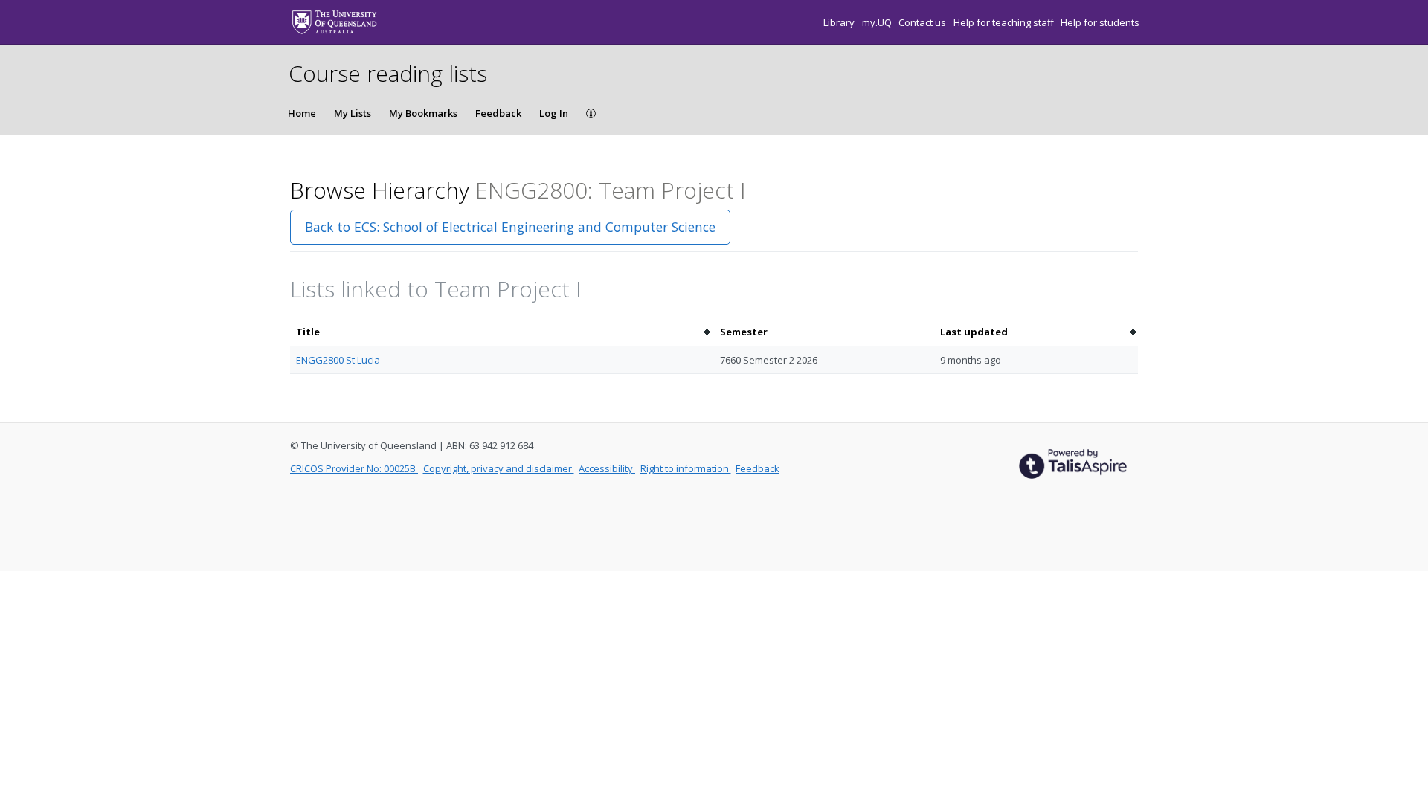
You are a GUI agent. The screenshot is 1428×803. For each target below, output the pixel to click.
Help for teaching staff (1004, 22)
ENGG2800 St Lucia (338, 360)
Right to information (685, 468)
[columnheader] (502, 332)
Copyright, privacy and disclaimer (498, 468)
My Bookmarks (423, 113)
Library (840, 22)
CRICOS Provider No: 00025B (354, 468)
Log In (553, 113)
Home (302, 113)
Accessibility (607, 468)
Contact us (923, 22)
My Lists (352, 113)
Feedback (498, 113)
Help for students (1100, 22)
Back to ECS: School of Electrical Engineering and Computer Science (510, 227)
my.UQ (878, 22)
